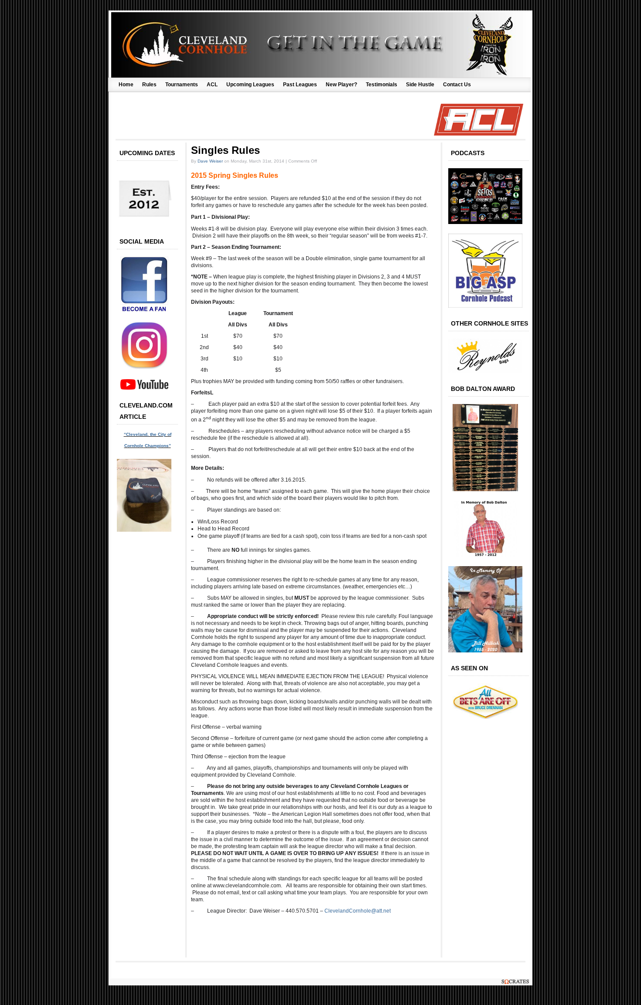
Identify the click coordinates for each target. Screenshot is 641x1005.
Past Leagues (300, 84)
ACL (212, 84)
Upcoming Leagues (250, 84)
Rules (149, 84)
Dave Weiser (210, 161)
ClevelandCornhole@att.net (357, 911)
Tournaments (181, 84)
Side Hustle (420, 84)
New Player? (341, 84)
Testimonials (381, 84)
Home (126, 84)
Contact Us (457, 84)
